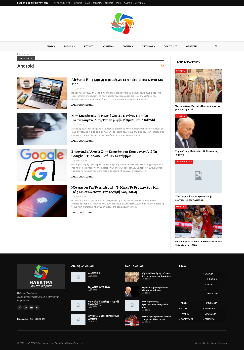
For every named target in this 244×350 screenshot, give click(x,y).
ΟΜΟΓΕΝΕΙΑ (211, 303)
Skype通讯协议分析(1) (99, 287)
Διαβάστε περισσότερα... (82, 105)
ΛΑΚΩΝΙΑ (128, 3)
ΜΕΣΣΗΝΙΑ (140, 3)
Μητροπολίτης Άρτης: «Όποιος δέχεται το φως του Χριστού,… (156, 274)
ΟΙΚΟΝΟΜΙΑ (148, 46)
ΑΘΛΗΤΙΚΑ (108, 46)
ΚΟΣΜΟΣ (89, 46)
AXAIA (87, 3)
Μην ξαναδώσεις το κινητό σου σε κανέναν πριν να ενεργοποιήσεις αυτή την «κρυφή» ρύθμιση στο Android (113, 117)
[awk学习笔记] (78, 277)
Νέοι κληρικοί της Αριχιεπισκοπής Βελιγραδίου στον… (155, 304)
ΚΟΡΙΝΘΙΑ (77, 3)
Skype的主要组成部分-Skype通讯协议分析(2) (103, 303)
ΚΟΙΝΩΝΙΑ (212, 279)
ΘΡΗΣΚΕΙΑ (191, 46)
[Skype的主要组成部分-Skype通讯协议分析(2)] (78, 305)
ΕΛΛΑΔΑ (68, 46)
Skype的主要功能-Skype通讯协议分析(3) (103, 317)
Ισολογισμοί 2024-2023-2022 (31, 319)
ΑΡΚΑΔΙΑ (109, 3)
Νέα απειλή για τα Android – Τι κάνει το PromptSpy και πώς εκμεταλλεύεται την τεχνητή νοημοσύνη (115, 189)
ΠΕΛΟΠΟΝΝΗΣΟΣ (62, 3)
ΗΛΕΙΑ (118, 3)
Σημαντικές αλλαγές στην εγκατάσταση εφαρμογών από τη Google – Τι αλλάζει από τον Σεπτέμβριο (114, 153)
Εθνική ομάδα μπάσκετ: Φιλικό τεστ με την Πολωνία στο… (156, 318)
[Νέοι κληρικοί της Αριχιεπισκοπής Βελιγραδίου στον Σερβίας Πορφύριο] (198, 176)
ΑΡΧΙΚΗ (51, 46)
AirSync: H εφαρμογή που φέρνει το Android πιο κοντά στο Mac (117, 81)
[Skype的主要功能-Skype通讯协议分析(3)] (78, 319)
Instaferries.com (219, 343)
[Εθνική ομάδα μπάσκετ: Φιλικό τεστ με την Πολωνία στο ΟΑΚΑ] (198, 221)
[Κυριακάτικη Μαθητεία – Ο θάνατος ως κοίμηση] (198, 131)
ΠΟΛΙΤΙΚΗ (127, 46)
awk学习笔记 (94, 273)
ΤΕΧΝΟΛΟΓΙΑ (211, 293)
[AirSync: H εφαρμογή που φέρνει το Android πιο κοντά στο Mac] (42, 93)
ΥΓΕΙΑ (210, 284)
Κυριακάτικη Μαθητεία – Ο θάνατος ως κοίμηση (155, 289)
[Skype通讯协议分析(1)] (78, 291)
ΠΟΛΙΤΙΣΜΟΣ (170, 46)
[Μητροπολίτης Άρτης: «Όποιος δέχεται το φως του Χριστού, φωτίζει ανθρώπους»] (198, 85)
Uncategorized (184, 161)
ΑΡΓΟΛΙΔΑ (97, 3)
